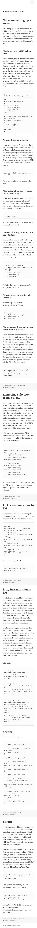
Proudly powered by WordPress (12, 925)
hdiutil (7, 822)
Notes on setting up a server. (17, 21)
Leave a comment (10, 387)
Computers (22, 385)
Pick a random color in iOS (18, 506)
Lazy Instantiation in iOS (17, 591)
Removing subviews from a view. (16, 396)
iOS (20, 496)
